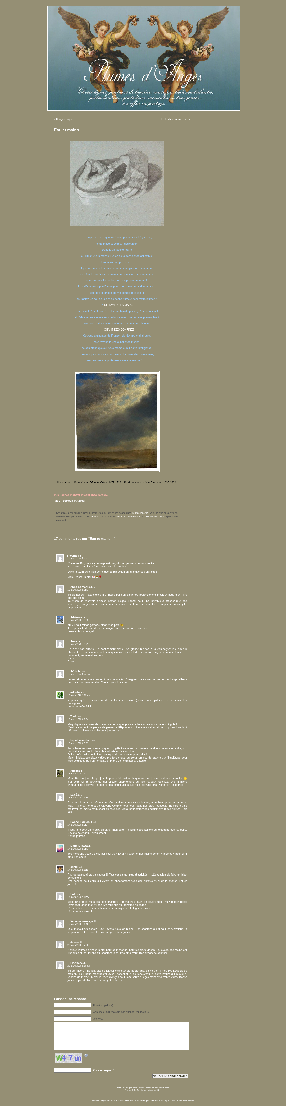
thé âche (75, 671)
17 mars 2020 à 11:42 (78, 897)
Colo (73, 894)
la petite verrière (80, 740)
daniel (74, 866)
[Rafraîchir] (86, 1056)
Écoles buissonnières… (174, 119)
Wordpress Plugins (140, 1101)
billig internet (189, 1101)
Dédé (73, 794)
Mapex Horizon (171, 1101)
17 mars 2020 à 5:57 (77, 825)
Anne (73, 641)
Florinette (76, 963)
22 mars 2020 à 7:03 (77, 945)
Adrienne (76, 617)
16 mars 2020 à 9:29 (77, 620)
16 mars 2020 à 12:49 (78, 695)
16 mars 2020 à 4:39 (77, 797)
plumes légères (140, 513)
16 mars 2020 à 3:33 (77, 743)
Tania (73, 716)
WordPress (164, 1088)
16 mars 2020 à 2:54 (77, 719)
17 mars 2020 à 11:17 (78, 869)
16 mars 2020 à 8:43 (77, 590)
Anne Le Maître (80, 587)
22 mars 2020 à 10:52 (78, 966)
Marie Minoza (79, 846)
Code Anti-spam (102, 1070)
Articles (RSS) (131, 1090)
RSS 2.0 (95, 516)
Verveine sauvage (81, 921)
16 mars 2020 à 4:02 (77, 773)
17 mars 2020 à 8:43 (77, 849)
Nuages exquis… (66, 119)
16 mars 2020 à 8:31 (77, 558)
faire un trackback (154, 516)
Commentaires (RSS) (151, 1090)
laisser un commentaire (128, 516)
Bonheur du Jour (81, 822)
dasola (74, 942)
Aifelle (74, 770)
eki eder (75, 692)
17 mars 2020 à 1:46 (77, 924)
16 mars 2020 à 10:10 (78, 674)
